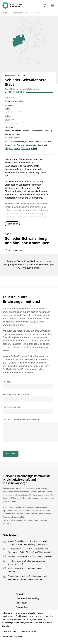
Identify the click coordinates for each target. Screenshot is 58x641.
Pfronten (29, 220)
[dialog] (29, 625)
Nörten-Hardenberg (14, 220)
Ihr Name (7, 382)
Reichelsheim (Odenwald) (36, 145)
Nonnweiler (40, 216)
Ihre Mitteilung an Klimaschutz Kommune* (22, 420)
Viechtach (25, 148)
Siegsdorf (9, 148)
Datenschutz (22, 607)
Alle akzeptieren (29, 631)
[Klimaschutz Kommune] (12, 5)
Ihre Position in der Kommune (16, 395)
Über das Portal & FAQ (27, 598)
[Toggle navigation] (52, 5)
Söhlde (17, 148)
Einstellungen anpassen (12, 636)
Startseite (7, 13)
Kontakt (19, 594)
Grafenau (29, 216)
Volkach (34, 148)
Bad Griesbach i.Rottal (14, 142)
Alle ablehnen (10, 631)
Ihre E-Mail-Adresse (12, 407)
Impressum (21, 602)
